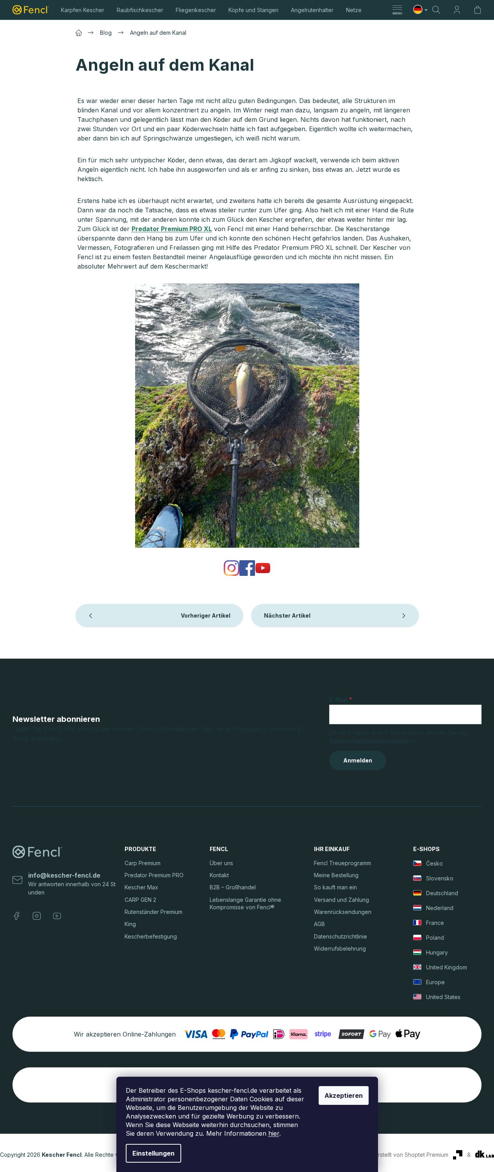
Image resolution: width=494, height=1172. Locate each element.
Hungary (437, 952)
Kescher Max (141, 887)
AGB (319, 924)
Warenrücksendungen (342, 911)
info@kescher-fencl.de (64, 875)
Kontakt (219, 875)
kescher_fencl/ (37, 916)
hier (273, 1133)
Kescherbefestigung (151, 936)
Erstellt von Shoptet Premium (411, 1154)
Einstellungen (153, 1153)
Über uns (221, 863)
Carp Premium (143, 863)
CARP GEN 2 (140, 899)
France (435, 922)
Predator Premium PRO (154, 875)
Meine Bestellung (336, 875)
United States (443, 997)
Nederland (439, 908)
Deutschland (442, 893)
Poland (435, 937)
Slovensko (439, 878)
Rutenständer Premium (153, 911)
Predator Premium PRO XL (172, 229)
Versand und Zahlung (341, 899)
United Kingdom (446, 967)
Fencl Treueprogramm (342, 863)
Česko (434, 863)
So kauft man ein (335, 887)
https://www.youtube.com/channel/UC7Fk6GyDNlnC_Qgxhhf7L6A (57, 916)
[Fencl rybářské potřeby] (231, 567)
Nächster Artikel (287, 615)
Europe (435, 982)
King (130, 924)
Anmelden (357, 760)
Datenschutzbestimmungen (369, 740)
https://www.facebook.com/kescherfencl (16, 916)
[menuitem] (83, 10)
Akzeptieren (344, 1095)
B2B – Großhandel (233, 887)
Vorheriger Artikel (205, 615)
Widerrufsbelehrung (340, 948)
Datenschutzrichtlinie (340, 936)
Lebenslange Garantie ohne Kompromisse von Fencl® (245, 903)
